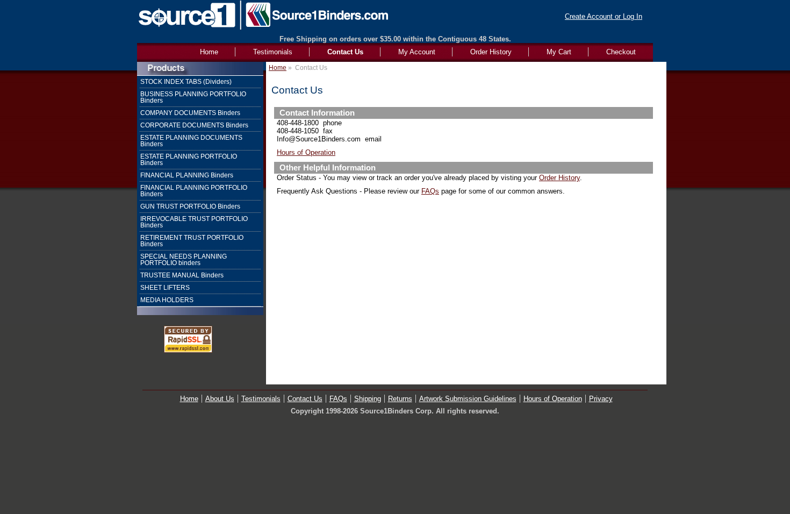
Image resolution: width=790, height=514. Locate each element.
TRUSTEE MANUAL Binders (182, 275)
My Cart (559, 52)
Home (277, 68)
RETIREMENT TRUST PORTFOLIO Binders (191, 240)
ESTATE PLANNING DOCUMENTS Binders (191, 140)
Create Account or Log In (603, 16)
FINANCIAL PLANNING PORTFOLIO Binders (193, 190)
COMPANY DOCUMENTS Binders (190, 113)
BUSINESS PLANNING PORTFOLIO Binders (193, 97)
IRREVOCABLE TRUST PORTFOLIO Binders (194, 222)
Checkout (621, 52)
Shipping (367, 399)
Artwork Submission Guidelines (467, 399)
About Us (219, 399)
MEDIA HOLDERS (166, 300)
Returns (400, 399)
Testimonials (272, 52)
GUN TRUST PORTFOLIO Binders (190, 206)
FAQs (430, 191)
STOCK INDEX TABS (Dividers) (186, 81)
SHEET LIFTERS (165, 287)
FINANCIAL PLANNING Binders (186, 175)
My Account (416, 52)
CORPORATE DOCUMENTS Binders (194, 125)
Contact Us (345, 52)
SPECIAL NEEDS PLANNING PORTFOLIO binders (183, 259)
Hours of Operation (306, 152)
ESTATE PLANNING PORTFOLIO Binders (188, 159)
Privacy (601, 399)
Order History (491, 52)
